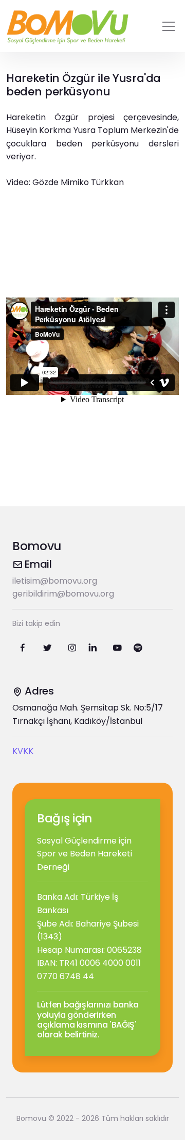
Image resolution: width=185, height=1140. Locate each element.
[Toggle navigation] (168, 26)
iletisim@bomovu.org (54, 581)
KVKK (22, 751)
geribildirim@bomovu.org (63, 594)
